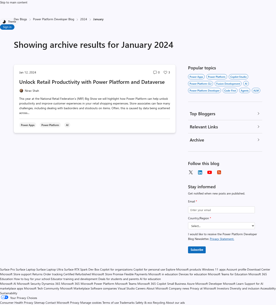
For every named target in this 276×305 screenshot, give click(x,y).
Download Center (258, 269)
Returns (37, 274)
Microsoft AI (8, 284)
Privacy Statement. (222, 239)
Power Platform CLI (201, 83)
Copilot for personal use (149, 269)
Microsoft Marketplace (75, 288)
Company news (179, 288)
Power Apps (196, 76)
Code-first (230, 90)
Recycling (159, 302)
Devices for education (193, 274)
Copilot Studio (238, 76)
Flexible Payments (135, 274)
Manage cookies (91, 302)
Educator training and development (74, 279)
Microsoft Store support (15, 274)
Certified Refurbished (77, 274)
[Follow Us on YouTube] (209, 172)
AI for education (150, 279)
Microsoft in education (163, 274)
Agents (245, 90)
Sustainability (8, 293)
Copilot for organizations (116, 269)
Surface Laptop (25, 269)
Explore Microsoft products (183, 269)
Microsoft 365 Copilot (151, 284)
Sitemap (39, 302)
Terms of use (110, 302)
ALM (256, 90)
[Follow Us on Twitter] (190, 172)
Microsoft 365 (70, 284)
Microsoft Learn (233, 284)
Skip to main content (13, 2)
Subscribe (197, 249)
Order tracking (53, 274)
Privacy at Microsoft (203, 288)
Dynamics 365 (51, 284)
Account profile (236, 269)
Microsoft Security (29, 284)
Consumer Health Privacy (16, 302)
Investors (223, 288)
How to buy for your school (32, 279)
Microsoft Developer (208, 284)
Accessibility (268, 288)
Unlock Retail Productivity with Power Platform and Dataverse (92, 81)
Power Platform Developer (205, 90)
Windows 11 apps (214, 269)
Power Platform (217, 76)
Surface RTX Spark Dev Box (81, 269)
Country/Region (199, 218)
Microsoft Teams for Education (228, 274)
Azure (190, 284)
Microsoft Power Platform (97, 284)
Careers (141, 288)
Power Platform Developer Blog (53, 19)
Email (192, 201)
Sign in (7, 27)
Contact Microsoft (57, 302)
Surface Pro (7, 269)
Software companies (104, 288)
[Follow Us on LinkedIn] (200, 172)
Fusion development (228, 83)
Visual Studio (126, 288)
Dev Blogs (20, 19)
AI (246, 83)
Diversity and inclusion (244, 288)
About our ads (175, 302)
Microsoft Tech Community (41, 288)
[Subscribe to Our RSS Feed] (219, 172)
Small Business (176, 284)
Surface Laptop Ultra (49, 269)
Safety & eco (143, 302)
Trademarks (127, 302)
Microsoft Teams (125, 284)
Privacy (75, 302)
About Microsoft (157, 288)
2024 (83, 19)
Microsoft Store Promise (107, 274)
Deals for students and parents (118, 279)
